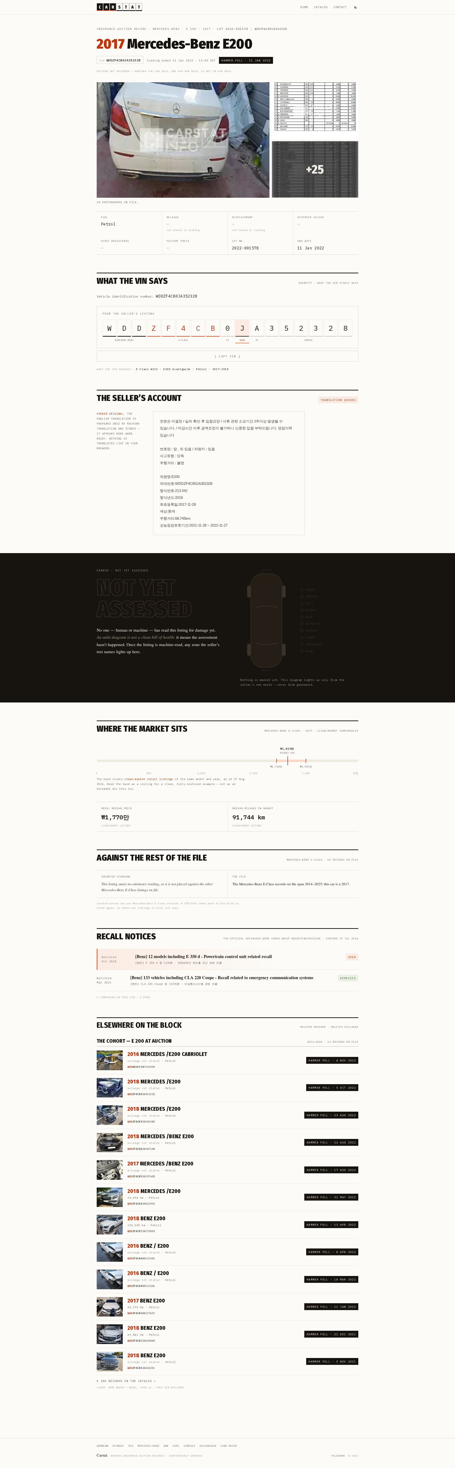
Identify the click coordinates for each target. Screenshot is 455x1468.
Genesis (189, 1445)
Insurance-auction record (121, 29)
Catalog (321, 7)
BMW (166, 1445)
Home (304, 7)
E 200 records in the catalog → (126, 1381)
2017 (207, 29)
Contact (340, 7)
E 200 (191, 29)
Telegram (338, 1455)
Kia (130, 1445)
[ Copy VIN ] (227, 356)
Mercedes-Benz (166, 29)
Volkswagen (208, 1445)
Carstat (102, 1455)
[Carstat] (119, 7)
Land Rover (228, 1445)
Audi (176, 1445)
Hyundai (118, 1445)
